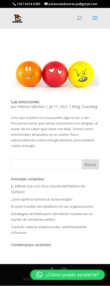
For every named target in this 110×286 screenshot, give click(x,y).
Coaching (89, 106)
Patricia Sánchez (31, 106)
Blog (76, 106)
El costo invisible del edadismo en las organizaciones (52, 206)
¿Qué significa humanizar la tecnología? (41, 199)
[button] (67, 275)
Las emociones (25, 102)
